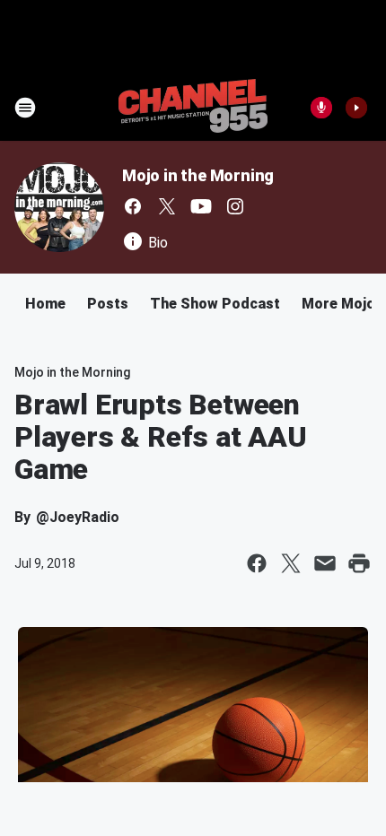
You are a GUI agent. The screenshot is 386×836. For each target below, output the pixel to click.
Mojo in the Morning (198, 175)
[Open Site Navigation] (25, 107)
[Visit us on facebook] (133, 206)
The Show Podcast (215, 303)
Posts (107, 303)
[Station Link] (193, 107)
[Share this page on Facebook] (256, 563)
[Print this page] (359, 563)
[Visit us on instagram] (235, 206)
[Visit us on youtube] (201, 206)
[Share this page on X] (290, 563)
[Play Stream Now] (356, 107)
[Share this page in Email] (325, 563)
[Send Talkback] (321, 107)
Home (45, 303)
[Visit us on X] (167, 206)
